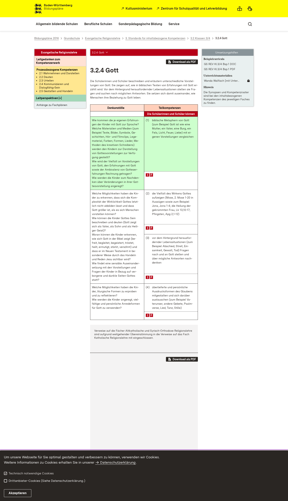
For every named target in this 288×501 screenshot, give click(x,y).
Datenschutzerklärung (118, 462)
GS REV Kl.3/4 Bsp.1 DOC (220, 64)
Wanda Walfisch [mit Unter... (221, 80)
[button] (49, 98)
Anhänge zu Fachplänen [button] (51, 105)
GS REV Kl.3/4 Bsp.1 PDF (219, 69)
